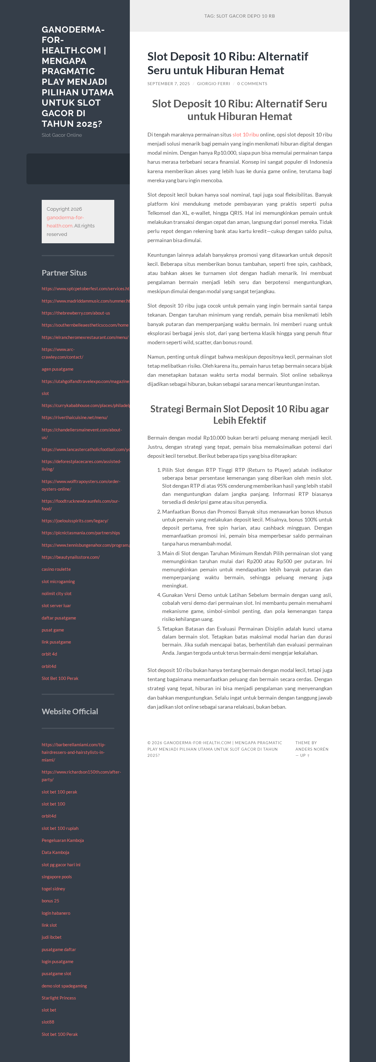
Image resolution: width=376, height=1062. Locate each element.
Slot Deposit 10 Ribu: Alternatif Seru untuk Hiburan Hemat (227, 63)
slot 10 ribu (246, 134)
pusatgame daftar (59, 949)
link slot (49, 925)
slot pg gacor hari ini (61, 864)
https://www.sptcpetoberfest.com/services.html (88, 288)
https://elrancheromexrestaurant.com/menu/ (85, 337)
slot (45, 393)
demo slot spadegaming (64, 985)
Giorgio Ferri (213, 83)
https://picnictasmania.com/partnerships (81, 532)
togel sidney (53, 888)
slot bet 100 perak (59, 791)
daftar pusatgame (59, 617)
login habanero (56, 913)
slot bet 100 (53, 803)
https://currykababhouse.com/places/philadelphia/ (90, 405)
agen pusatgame (57, 369)
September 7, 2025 (168, 83)
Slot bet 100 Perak (60, 1034)
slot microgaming (58, 581)
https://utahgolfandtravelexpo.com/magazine (85, 381)
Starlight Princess (59, 997)
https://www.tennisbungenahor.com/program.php (89, 545)
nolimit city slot (57, 593)
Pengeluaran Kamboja (63, 840)
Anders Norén (312, 749)
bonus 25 (50, 900)
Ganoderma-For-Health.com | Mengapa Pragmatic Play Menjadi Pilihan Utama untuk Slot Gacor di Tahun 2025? (78, 76)
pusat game (53, 629)
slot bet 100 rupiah (60, 828)
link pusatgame (56, 641)
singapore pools (57, 876)
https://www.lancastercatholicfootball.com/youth (89, 449)
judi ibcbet (52, 937)
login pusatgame (57, 961)
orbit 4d (49, 653)
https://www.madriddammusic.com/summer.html (88, 300)
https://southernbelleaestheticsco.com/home (85, 324)
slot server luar (56, 605)
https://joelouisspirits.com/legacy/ (75, 520)
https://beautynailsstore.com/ (71, 557)
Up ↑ (305, 755)
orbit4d (49, 666)
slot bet (49, 1009)
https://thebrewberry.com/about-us (76, 312)
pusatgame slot (56, 973)
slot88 (48, 1021)
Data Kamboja (55, 852)
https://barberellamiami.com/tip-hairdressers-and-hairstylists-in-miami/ (73, 752)
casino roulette (56, 569)
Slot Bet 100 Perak (60, 678)
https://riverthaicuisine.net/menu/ (75, 417)
